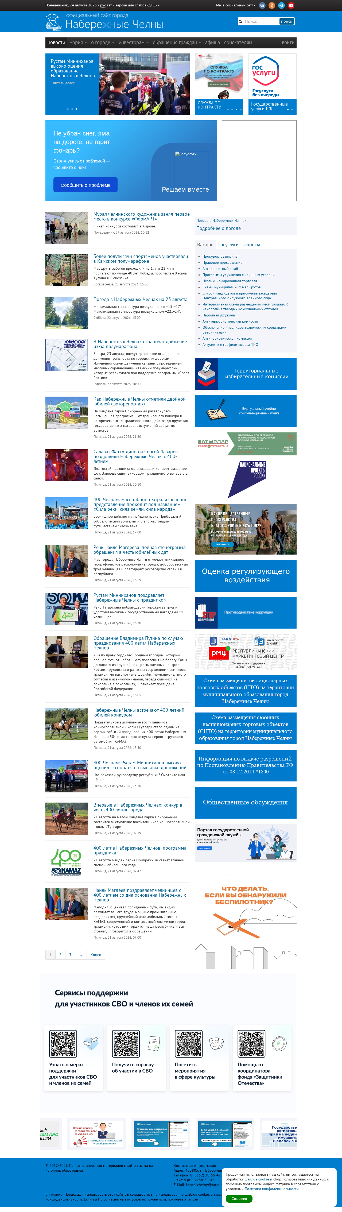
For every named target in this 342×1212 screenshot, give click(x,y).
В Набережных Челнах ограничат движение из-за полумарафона (140, 344)
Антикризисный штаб (220, 269)
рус (103, 5)
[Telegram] (281, 4)
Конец (96, 955)
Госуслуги (228, 244)
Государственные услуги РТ (269, 106)
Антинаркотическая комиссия (227, 338)
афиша (212, 42)
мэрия (76, 42)
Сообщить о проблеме (86, 184)
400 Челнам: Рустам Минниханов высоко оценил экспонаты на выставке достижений (140, 765)
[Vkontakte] (262, 4)
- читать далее (63, 83)
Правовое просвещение (222, 263)
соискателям (238, 42)
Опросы (251, 244)
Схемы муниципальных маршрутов (232, 287)
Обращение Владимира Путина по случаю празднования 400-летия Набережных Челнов (138, 643)
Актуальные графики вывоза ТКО (230, 345)
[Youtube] (291, 4)
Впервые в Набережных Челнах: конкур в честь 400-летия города (138, 807)
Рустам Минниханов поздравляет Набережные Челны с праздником (130, 597)
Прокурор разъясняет (221, 256)
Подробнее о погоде (218, 228)
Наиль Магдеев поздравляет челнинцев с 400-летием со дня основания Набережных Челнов (140, 895)
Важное (205, 244)
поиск (286, 21)
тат (109, 5)
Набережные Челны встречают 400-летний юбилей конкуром (139, 712)
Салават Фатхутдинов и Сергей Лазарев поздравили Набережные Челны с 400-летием (136, 456)
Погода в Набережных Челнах (221, 221)
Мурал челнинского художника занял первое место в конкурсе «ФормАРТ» (142, 216)
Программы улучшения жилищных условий (239, 275)
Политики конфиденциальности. (272, 1189)
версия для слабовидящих (137, 5)
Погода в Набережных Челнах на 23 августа (141, 299)
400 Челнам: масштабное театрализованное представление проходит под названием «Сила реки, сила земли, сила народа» (140, 504)
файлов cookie (257, 1179)
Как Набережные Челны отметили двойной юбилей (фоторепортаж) (140, 401)
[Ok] (272, 4)
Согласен (239, 1198)
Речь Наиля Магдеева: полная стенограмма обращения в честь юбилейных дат (140, 550)
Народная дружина (219, 315)
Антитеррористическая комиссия (230, 321)
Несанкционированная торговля (230, 281)
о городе (101, 42)
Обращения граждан (175, 42)
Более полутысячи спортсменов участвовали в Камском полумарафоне (141, 259)
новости (56, 42)
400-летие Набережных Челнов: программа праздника (140, 850)
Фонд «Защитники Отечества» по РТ (215, 105)
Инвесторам (132, 42)
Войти (288, 42)
